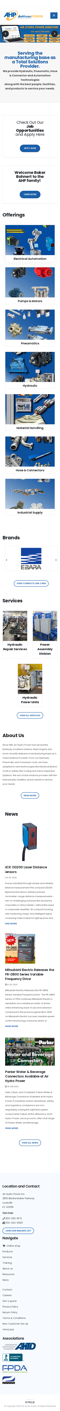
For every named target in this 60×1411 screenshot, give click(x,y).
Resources (8, 1274)
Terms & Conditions (14, 1318)
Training (7, 1263)
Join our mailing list (18, 1230)
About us (7, 1268)
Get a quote (9, 1301)
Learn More (30, 194)
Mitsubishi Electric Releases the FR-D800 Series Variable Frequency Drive (29, 974)
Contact (7, 1289)
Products (7, 1251)
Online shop (13, 1245)
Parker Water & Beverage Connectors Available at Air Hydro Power (26, 1076)
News (5, 1280)
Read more (30, 795)
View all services (30, 715)
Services (7, 1257)
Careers (7, 1295)
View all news (30, 1142)
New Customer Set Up (15, 1323)
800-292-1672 (13, 1218)
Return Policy (10, 1312)
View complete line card (31, 583)
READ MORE (10, 923)
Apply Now (30, 148)
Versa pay (8, 1329)
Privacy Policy (10, 1306)
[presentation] (5, 33)
